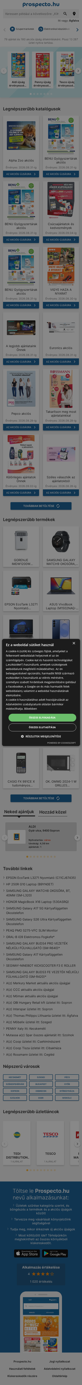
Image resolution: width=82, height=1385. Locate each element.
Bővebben (30, 708)
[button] (41, 736)
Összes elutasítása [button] (42, 727)
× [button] (73, 643)
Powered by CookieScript (61, 743)
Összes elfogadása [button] (42, 717)
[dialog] (41, 692)
